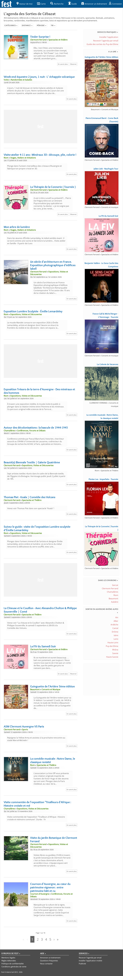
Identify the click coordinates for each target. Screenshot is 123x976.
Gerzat (115, 585)
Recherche (58, 4)
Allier (116, 621)
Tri (53, 25)
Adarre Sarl (10, 972)
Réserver (73, 64)
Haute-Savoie (112, 657)
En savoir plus (63, 64)
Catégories (11, 25)
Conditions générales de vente (13, 966)
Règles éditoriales (8, 960)
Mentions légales (8, 957)
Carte (43, 4)
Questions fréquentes (49, 960)
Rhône (115, 649)
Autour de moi (25, 4)
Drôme (115, 631)
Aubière (114, 602)
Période (41, 25)
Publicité (82, 963)
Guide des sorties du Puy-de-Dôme (102, 44)
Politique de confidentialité (12, 963)
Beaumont (113, 598)
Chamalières (112, 592)
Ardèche (114, 624)
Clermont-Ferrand (110, 588)
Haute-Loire (113, 642)
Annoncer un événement (96, 4)
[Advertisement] (40, 126)
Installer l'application (108, 37)
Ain (116, 617)
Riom (116, 595)
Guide (74, 4)
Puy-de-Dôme (112, 646)
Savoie (115, 653)
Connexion (117, 4)
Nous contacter (46, 963)
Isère (116, 635)
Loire (116, 639)
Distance (27, 25)
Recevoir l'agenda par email (105, 40)
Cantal (115, 628)
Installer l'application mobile (90, 960)
